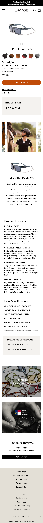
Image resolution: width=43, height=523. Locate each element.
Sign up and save (20, 516)
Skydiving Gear (21, 498)
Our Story (21, 494)
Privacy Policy (21, 487)
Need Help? (21, 471)
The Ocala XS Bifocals (20, 349)
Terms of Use (21, 483)
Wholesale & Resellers (21, 509)
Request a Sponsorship (21, 505)
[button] (5, 56)
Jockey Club (21, 502)
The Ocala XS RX (17, 344)
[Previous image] (5, 136)
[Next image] (37, 136)
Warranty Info (21, 479)
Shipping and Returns (21, 475)
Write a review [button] (21, 457)
